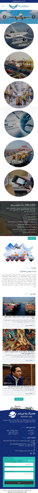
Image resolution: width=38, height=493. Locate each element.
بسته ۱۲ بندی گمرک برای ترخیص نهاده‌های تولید (21, 386)
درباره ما (31, 432)
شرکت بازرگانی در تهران (12, 430)
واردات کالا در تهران (13, 432)
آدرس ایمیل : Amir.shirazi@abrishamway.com (21, 444)
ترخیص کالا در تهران (13, 434)
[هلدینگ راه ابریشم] (19, 6)
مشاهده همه (19, 399)
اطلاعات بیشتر (29, 325)
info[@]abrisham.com (18, 1)
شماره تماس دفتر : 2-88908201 (25, 446)
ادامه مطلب (32, 238)
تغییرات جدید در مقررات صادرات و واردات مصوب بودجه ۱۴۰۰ (19, 317)
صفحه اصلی (30, 430)
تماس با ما (31, 434)
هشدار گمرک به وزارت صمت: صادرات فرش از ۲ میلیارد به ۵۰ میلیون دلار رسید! (19, 352)
